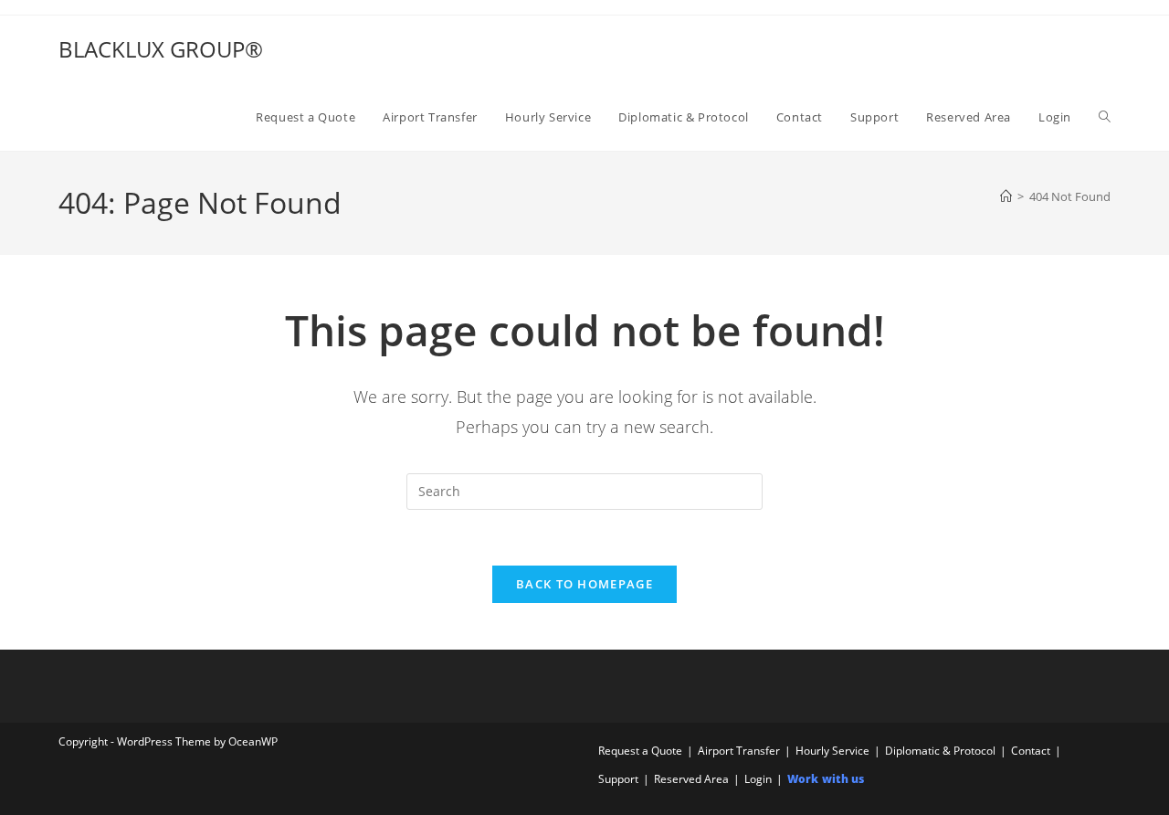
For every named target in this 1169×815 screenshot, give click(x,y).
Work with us (825, 779)
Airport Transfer (739, 750)
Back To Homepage (584, 584)
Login (758, 779)
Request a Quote (640, 750)
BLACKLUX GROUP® (160, 49)
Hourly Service (832, 750)
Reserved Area (691, 779)
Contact (1030, 750)
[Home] (1006, 196)
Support (618, 779)
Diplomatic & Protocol (940, 750)
